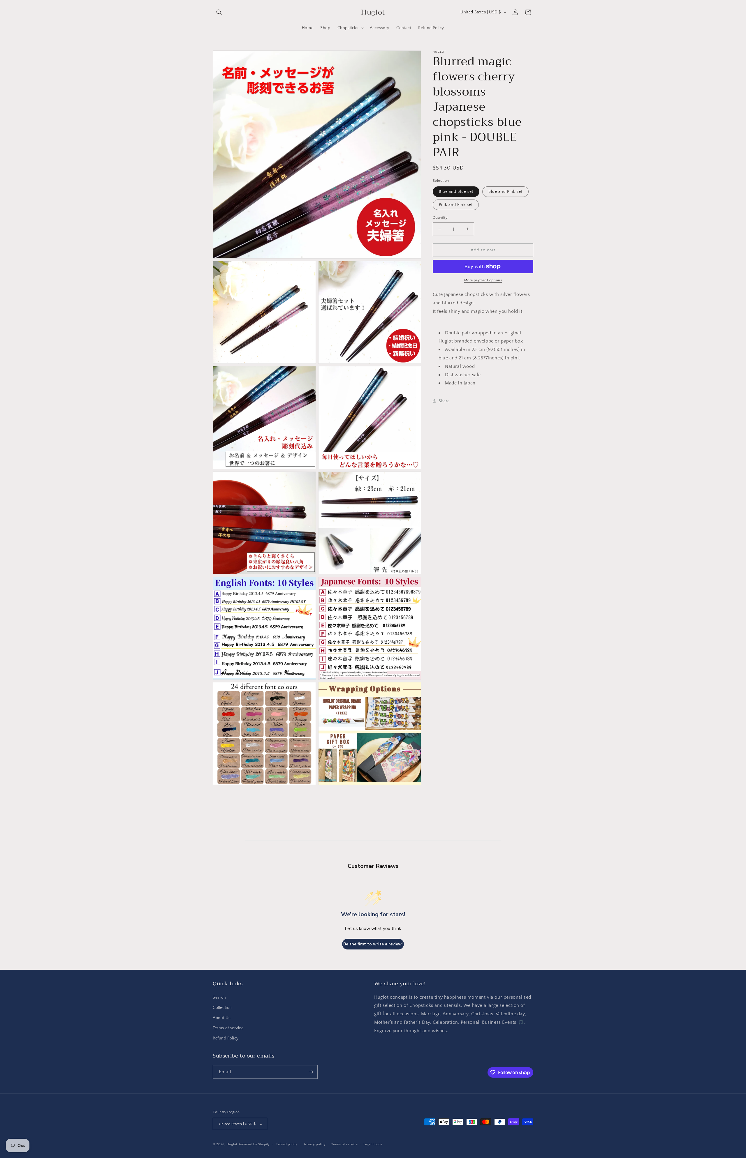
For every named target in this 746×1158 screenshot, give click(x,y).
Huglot (232, 1144)
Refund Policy (226, 1038)
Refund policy (287, 1144)
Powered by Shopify (254, 1144)
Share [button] (444, 400)
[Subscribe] (311, 1072)
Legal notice (372, 1144)
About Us (222, 1018)
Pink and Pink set (456, 204)
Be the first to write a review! (373, 944)
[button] (219, 12)
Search (219, 997)
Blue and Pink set (505, 191)
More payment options (483, 280)
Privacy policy (314, 1144)
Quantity (440, 217)
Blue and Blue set (456, 191)
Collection (222, 1007)
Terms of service (228, 1028)
